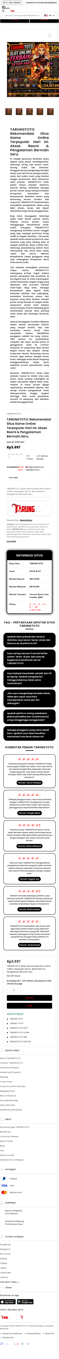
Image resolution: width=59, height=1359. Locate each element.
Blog (2, 1145)
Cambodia (5, 1272)
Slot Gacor (5, 1254)
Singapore (5, 1249)
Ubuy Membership (9, 1100)
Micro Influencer (8, 1095)
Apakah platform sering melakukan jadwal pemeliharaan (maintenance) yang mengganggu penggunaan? (28, 717)
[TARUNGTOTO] (13, 11)
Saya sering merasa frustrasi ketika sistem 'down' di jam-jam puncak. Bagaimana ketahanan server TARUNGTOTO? (27, 658)
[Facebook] (3, 1344)
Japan (3, 1268)
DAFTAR (44, 19)
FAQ (2, 1150)
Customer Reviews (9, 1136)
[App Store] (8, 1302)
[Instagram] (10, 1344)
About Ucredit (7, 1155)
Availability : (12, 468)
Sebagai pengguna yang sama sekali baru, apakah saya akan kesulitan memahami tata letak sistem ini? (28, 733)
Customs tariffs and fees (12, 1086)
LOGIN (15, 19)
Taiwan (3, 1263)
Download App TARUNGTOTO (15, 1127)
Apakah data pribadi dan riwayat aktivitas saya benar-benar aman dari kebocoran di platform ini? (29, 640)
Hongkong (5, 1244)
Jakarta (4, 1277)
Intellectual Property (10, 1072)
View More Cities (8, 1282)
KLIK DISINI (11, 541)
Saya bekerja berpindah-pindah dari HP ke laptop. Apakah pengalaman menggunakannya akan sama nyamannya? (29, 678)
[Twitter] (24, 1344)
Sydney (3, 1258)
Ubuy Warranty (7, 1105)
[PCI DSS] (6, 1317)
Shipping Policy (7, 1091)
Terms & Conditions (12, 1333)
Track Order (6, 1081)
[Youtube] (17, 1344)
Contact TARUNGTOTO (11, 1063)
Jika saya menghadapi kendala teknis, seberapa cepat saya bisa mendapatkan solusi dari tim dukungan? (28, 698)
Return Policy (6, 1141)
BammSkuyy (26, 520)
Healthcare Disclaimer (11, 1109)
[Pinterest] (30, 1344)
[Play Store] (25, 1302)
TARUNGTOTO (14, 413)
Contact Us (8, 1337)
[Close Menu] (3, 11)
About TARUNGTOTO (10, 1058)
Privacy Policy (33, 1333)
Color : (13, 477)
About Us (49, 1333)
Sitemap (4, 1077)
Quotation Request (9, 1067)
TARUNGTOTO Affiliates (11, 1160)
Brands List (5, 1131)
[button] (50, 35)
